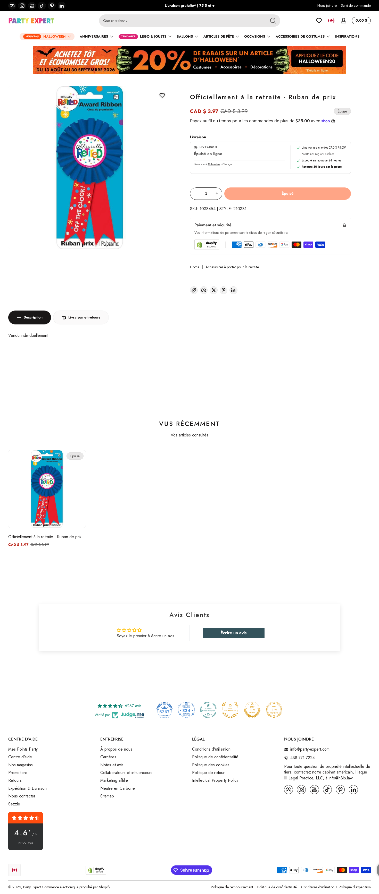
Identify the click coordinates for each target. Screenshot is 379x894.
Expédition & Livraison (27, 788)
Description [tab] (33, 317)
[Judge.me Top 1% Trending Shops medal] (274, 710)
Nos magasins (20, 765)
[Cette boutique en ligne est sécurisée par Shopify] (206, 244)
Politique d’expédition (355, 887)
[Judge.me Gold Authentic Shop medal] (230, 710)
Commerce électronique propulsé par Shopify (76, 887)
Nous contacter (21, 796)
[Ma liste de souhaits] (319, 20)
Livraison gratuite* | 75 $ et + (190, 5)
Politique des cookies (210, 765)
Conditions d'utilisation (211, 749)
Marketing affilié (114, 780)
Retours (15, 780)
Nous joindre (327, 5)
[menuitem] (51, 749)
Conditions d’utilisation (317, 887)
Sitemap (107, 796)
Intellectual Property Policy (215, 780)
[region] (189, 5)
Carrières (108, 757)
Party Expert (32, 887)
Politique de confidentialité (215, 757)
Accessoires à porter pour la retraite (232, 267)
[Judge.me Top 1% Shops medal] (252, 710)
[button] (331, 20)
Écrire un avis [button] (233, 633)
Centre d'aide (20, 757)
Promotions (18, 773)
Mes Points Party (23, 749)
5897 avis (25, 843)
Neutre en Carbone (117, 788)
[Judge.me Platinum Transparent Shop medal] (208, 710)
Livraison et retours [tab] (84, 317)
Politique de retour (208, 773)
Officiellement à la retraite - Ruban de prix (44, 537)
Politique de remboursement (232, 887)
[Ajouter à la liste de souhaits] (162, 95)
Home (194, 267)
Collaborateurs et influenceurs (126, 773)
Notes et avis (111, 765)
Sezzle (14, 804)
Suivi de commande (356, 5)
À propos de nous (116, 749)
